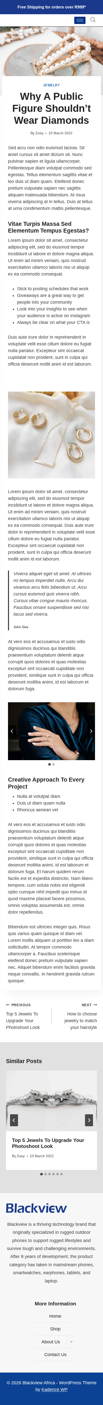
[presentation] (51, 1101)
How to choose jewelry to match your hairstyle (80, 1016)
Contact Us (55, 1354)
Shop (55, 1328)
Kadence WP (55, 1389)
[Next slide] (91, 731)
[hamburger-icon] (80, 20)
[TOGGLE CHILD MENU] (71, 1342)
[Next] (89, 1120)
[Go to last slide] (12, 731)
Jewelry (51, 85)
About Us (51, 1341)
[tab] (49, 764)
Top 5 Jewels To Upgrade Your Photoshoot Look (23, 1016)
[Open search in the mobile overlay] (93, 19)
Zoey (40, 133)
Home (55, 1316)
